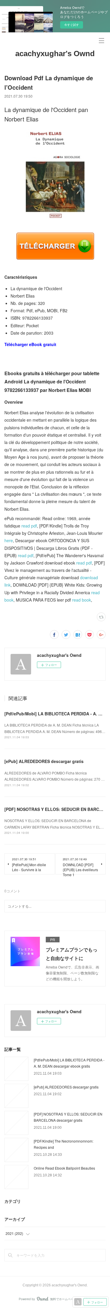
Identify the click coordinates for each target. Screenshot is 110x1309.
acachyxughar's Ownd (55, 53)
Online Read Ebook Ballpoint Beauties (64, 1168)
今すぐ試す (71, 25)
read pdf (29, 526)
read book (81, 600)
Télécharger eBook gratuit (30, 344)
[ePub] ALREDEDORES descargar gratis (44, 761)
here (8, 540)
